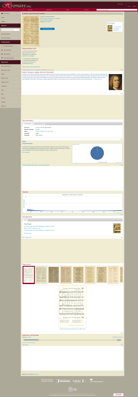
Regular (48, 69)
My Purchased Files (9, 58)
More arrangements (26, 237)
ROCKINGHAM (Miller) (27, 143)
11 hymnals (48, 21)
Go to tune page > (26, 152)
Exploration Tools (5, 70)
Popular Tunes (5, 82)
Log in (129, 6)
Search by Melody (5, 38)
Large (52, 69)
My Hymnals (7, 54)
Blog (2, 94)
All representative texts (27, 69)
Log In (2, 17)
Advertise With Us (70, 395)
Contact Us (63, 395)
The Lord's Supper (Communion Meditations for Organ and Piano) (39, 226)
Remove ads (120, 4)
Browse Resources (6, 66)
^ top (121, 69)
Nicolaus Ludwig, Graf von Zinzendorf (44, 131)
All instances (25, 345)
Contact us (36, 374)
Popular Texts (4, 78)
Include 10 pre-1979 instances (28, 342)
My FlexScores (7, 50)
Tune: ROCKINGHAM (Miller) (46, 20)
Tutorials (3, 102)
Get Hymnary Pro (92, 395)
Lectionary (3, 86)
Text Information (28, 123)
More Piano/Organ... (28, 233)
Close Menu (7, 13)
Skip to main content (4, 0)
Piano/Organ (111, 23)
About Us (3, 106)
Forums (3, 98)
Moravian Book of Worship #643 (33, 66)
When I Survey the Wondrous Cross (32, 228)
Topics (2, 74)
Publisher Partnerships (80, 395)
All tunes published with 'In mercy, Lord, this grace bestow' (35, 165)
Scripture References (39, 123)
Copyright (54, 395)
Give (87, 395)
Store (67, 9)
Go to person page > (98, 79)
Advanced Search (5, 34)
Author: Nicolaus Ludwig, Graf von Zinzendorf (50, 18)
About (50, 395)
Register (134, 6)
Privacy (59, 395)
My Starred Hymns (8, 46)
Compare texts (37, 69)
